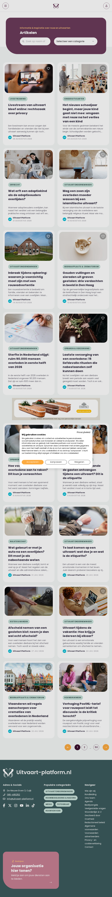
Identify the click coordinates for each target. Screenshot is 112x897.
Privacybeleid (83, 432)
